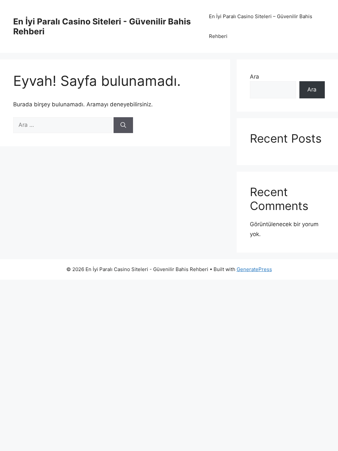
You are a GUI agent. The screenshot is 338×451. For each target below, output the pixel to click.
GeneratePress (254, 269)
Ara (254, 76)
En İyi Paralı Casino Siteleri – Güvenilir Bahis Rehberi (260, 26)
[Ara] (123, 125)
